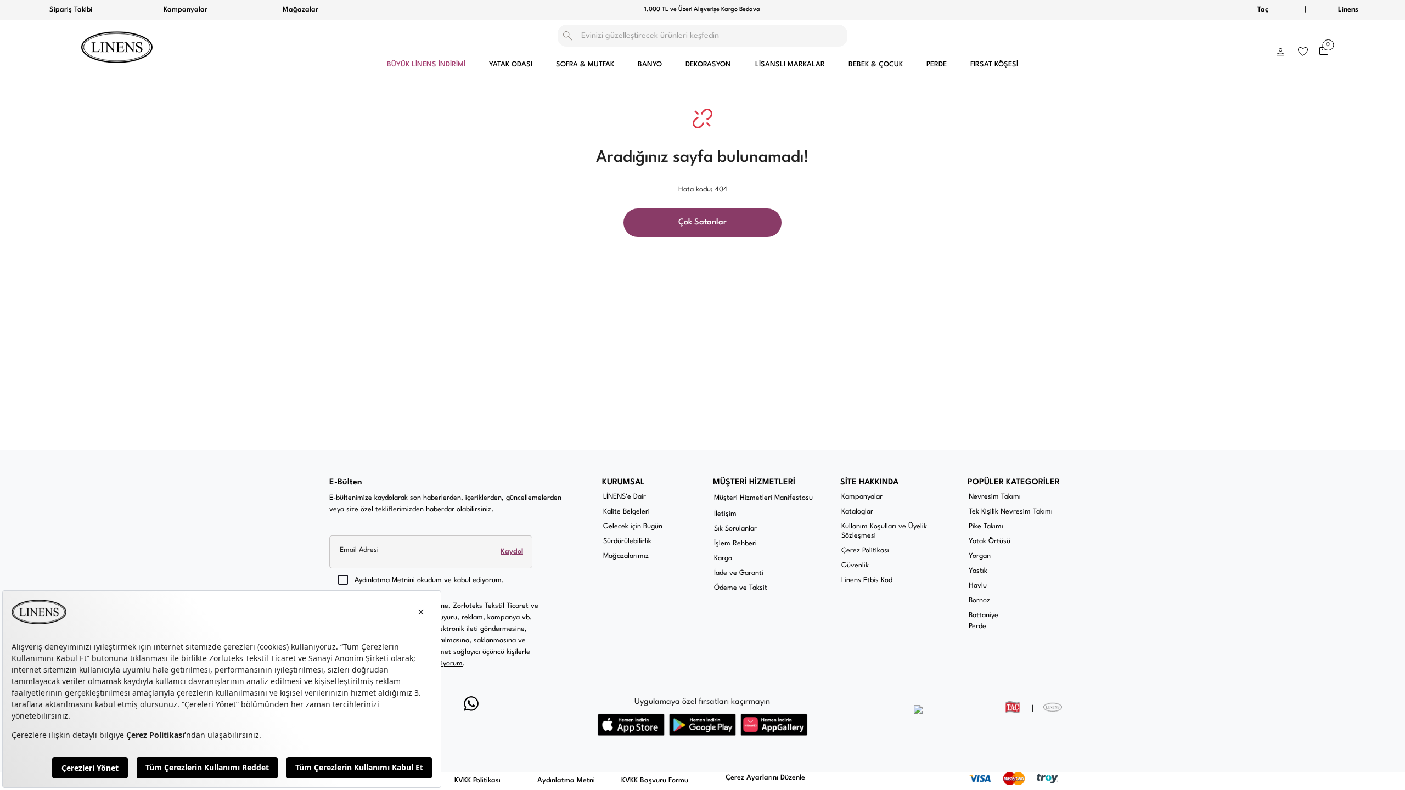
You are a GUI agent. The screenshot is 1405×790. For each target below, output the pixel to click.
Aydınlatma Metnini (385, 580)
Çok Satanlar (702, 222)
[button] (1280, 49)
